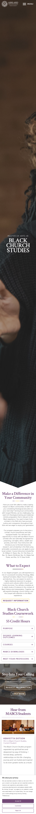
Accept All (18, 801)
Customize (18, 806)
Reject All (18, 810)
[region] (18, 794)
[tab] (18, 628)
